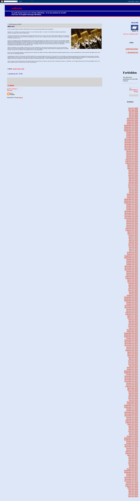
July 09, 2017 (133, 465)
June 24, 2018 (133, 495)
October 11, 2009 (132, 134)
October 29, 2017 (132, 476)
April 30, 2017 (133, 458)
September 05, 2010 (131, 199)
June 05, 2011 (133, 244)
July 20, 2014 (133, 366)
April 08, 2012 (133, 283)
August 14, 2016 (132, 436)
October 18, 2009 (132, 136)
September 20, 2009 (131, 129)
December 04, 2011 (131, 268)
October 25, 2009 (132, 137)
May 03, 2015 (133, 393)
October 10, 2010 (132, 204)
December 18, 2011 (131, 270)
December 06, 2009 (131, 146)
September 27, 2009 (131, 130)
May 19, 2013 (133, 323)
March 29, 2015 (132, 390)
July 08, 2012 (133, 292)
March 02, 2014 (132, 352)
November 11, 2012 (131, 306)
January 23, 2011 (132, 225)
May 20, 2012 (133, 287)
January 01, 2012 (132, 271)
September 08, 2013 (131, 333)
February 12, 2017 (132, 452)
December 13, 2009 (131, 148)
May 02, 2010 (133, 177)
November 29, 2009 (131, 144)
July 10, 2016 (133, 433)
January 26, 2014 (132, 349)
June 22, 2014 (133, 362)
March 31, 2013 (132, 318)
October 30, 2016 (132, 443)
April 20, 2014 (133, 357)
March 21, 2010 (132, 168)
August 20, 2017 (132, 469)
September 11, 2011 (131, 256)
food (18, 69)
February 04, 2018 (132, 484)
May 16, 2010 (133, 180)
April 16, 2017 (133, 457)
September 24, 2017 (131, 472)
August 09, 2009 (132, 120)
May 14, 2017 (133, 460)
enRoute (17, 8)
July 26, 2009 (133, 117)
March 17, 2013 (132, 316)
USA (22, 69)
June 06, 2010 (133, 184)
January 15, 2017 (132, 450)
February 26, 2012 (132, 278)
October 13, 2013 (132, 338)
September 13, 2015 (131, 405)
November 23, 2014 (131, 378)
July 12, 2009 (133, 113)
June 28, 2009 (133, 110)
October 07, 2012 (132, 302)
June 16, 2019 (133, 496)
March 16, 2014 (132, 354)
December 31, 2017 (131, 481)
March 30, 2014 (132, 355)
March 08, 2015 (132, 388)
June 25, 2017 (133, 464)
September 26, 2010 (131, 203)
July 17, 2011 (133, 249)
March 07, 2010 (132, 165)
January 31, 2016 (132, 419)
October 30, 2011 (132, 264)
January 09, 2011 (132, 221)
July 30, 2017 (133, 467)
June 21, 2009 (133, 108)
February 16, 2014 (132, 350)
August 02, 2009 (132, 118)
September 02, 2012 (131, 297)
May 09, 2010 (133, 179)
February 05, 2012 (132, 276)
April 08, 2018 (133, 489)
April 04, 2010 (133, 170)
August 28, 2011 (132, 254)
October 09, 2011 (132, 261)
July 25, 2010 (133, 192)
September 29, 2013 (131, 337)
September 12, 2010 (131, 201)
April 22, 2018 (133, 491)
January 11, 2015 (132, 383)
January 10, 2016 (132, 417)
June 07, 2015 (133, 397)
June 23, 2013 (133, 326)
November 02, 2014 (131, 376)
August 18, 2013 (132, 331)
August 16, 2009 (132, 122)
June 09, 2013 (133, 325)
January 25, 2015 (132, 385)
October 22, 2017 (132, 474)
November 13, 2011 (131, 266)
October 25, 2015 (132, 410)
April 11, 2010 (133, 172)
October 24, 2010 (132, 208)
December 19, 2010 (131, 216)
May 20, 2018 (133, 493)
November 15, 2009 (131, 142)
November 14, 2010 (131, 211)
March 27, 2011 (133, 234)
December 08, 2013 (131, 343)
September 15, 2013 (131, 335)
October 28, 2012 (132, 304)
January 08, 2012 (132, 273)
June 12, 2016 (133, 431)
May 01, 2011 (133, 239)
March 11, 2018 (133, 488)
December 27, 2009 (131, 149)
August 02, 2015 (132, 402)
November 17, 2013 (131, 342)
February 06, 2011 (132, 228)
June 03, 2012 (133, 288)
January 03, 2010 (132, 151)
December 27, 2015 (131, 416)
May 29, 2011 (133, 242)
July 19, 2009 (133, 115)
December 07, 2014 (131, 379)
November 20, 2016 (131, 445)
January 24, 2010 (132, 156)
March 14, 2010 (132, 167)
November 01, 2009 (131, 139)
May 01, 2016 (133, 428)
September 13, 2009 (131, 127)
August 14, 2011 (132, 252)
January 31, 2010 (132, 158)
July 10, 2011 (133, 247)
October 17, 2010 (132, 206)
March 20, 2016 (132, 424)
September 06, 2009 (131, 125)
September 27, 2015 (131, 407)
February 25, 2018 (132, 486)
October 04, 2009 (132, 132)
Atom (20, 97)
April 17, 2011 (133, 237)
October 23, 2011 (132, 263)
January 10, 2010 (132, 153)
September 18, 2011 (131, 258)
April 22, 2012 (133, 285)
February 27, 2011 (132, 230)
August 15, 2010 (132, 196)
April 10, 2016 (133, 426)
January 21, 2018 (132, 483)
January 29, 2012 (132, 275)
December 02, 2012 (131, 307)
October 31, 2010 (132, 209)
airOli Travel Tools (132, 49)
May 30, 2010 (133, 182)
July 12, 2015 (133, 400)
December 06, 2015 (131, 414)
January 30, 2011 (132, 227)
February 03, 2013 (132, 313)
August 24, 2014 (132, 369)
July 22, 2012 (133, 294)
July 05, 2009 (133, 112)
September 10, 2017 (131, 471)
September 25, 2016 (131, 440)
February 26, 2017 (132, 453)
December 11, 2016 (131, 446)
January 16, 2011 (132, 223)
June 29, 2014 (133, 364)
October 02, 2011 (132, 259)
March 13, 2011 (133, 232)
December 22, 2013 (131, 345)
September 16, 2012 (131, 299)
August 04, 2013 (132, 330)
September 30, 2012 (131, 300)
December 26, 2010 (131, 218)
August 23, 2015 (132, 404)
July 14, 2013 (133, 328)
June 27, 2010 (133, 187)
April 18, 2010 (133, 173)
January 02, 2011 (132, 220)
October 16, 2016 (132, 441)
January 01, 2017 (132, 448)
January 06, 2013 (132, 309)
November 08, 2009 (131, 141)
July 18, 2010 (133, 191)
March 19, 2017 (132, 455)
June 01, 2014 (133, 361)
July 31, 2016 (133, 434)
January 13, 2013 (132, 311)
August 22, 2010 (132, 197)
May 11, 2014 (133, 359)
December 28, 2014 (131, 381)
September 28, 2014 (131, 373)
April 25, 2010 (133, 175)
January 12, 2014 (132, 347)
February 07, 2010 (132, 160)
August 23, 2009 (132, 124)
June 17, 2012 (133, 290)
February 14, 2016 (132, 421)
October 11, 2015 (132, 409)
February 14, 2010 (132, 161)
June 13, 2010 (133, 185)
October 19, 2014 (132, 374)
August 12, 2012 (132, 295)
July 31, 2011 (133, 251)
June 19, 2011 (133, 246)
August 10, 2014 (132, 367)
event (15, 69)
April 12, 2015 (133, 392)
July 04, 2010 (133, 189)
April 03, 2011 (133, 235)
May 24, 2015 (133, 395)
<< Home (11, 85)
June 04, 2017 (133, 462)
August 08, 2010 (132, 194)
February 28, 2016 (132, 422)
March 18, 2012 (132, 280)
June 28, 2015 (133, 398)
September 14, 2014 (131, 371)
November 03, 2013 (131, 340)
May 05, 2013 (133, 321)
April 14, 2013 (133, 319)
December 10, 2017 (131, 479)
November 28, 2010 (131, 213)
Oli (137, 31)
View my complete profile (130, 34)
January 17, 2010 (132, 155)
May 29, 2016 (133, 429)
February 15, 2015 (132, 386)
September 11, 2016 (131, 438)
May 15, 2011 (133, 240)
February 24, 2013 (132, 314)
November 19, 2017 (131, 477)
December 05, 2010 (131, 215)
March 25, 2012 (132, 282)
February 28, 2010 (132, 163)
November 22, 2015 (131, 412)
